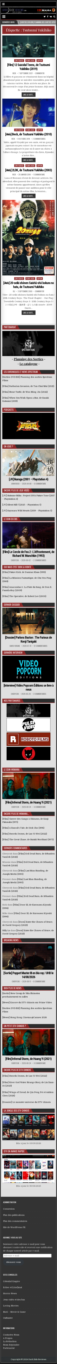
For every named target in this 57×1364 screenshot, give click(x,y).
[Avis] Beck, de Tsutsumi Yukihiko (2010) (28, 134)
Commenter (39, 73)
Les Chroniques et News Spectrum (21, 372)
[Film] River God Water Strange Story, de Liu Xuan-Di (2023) (28, 1084)
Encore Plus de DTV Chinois (17, 1070)
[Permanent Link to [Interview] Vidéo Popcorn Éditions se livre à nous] (28, 669)
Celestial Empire (11, 1281)
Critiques (19, 60)
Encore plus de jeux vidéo (16, 490)
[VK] (51, 16)
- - (29, 364)
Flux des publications (14, 1215)
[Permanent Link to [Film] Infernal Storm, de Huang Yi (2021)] (28, 786)
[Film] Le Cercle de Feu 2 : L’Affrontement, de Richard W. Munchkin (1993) (28, 554)
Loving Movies (11, 1306)
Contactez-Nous (11, 1335)
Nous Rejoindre (11, 1345)
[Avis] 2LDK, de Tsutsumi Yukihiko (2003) (28, 170)
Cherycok (15, 560)
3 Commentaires (39, 694)
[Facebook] (47, 16)
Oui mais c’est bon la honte (17, 567)
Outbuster (8, 1318)
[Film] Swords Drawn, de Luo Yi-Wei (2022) (24, 1076)
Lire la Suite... (28, 94)
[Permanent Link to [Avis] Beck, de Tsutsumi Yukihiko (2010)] (28, 113)
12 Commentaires (40, 646)
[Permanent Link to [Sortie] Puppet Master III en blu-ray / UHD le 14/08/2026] (28, 956)
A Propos (7, 1338)
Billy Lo (6, 930)
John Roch (15, 484)
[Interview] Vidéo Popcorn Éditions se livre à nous (28, 687)
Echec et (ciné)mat (12, 1287)
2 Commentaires (39, 139)
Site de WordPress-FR (14, 1227)
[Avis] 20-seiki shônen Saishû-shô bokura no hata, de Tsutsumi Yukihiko (28, 285)
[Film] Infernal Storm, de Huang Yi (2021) (28, 802)
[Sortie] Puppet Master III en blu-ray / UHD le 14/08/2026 (28, 975)
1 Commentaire (39, 175)
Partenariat (8, 1348)
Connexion (9, 1209)
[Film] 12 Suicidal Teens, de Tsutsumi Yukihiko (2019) (28, 67)
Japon (39, 60)
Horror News (10, 1293)
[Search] (54, 16)
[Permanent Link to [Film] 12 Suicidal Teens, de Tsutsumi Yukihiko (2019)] (28, 46)
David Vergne (15, 646)
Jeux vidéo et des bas (14, 1299)
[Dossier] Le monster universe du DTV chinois (26, 1102)
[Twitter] (45, 16)
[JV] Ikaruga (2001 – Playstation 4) (28, 479)
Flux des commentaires (15, 1221)
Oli (14, 291)
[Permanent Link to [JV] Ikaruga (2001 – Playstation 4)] (28, 463)
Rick (14, 73)
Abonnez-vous (13, 1262)
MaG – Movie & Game (14, 1312)
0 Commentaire (40, 484)
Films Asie (30, 60)
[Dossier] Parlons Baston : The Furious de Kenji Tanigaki (28, 639)
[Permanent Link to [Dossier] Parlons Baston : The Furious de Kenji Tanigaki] (28, 621)
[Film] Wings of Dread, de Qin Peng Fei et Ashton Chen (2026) (27, 1094)
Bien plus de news (12, 988)
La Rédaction (10, 1341)
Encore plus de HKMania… (16, 813)
